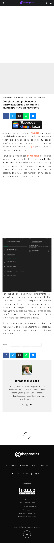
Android (35, 132)
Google (30, 146)
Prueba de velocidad (27, 503)
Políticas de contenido (27, 517)
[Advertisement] (27, 38)
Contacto (27, 510)
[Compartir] (6, 116)
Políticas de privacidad (27, 513)
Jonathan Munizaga (9, 97)
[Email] (19, 116)
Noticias (20, 97)
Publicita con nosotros (27, 506)
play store (36, 345)
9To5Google (33, 155)
